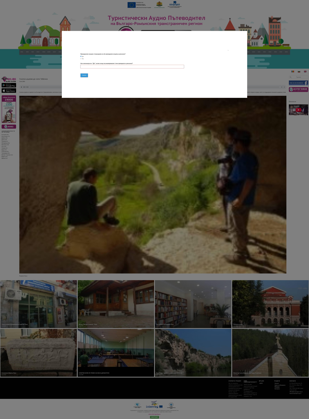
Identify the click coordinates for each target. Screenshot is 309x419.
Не (83, 58)
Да (83, 56)
